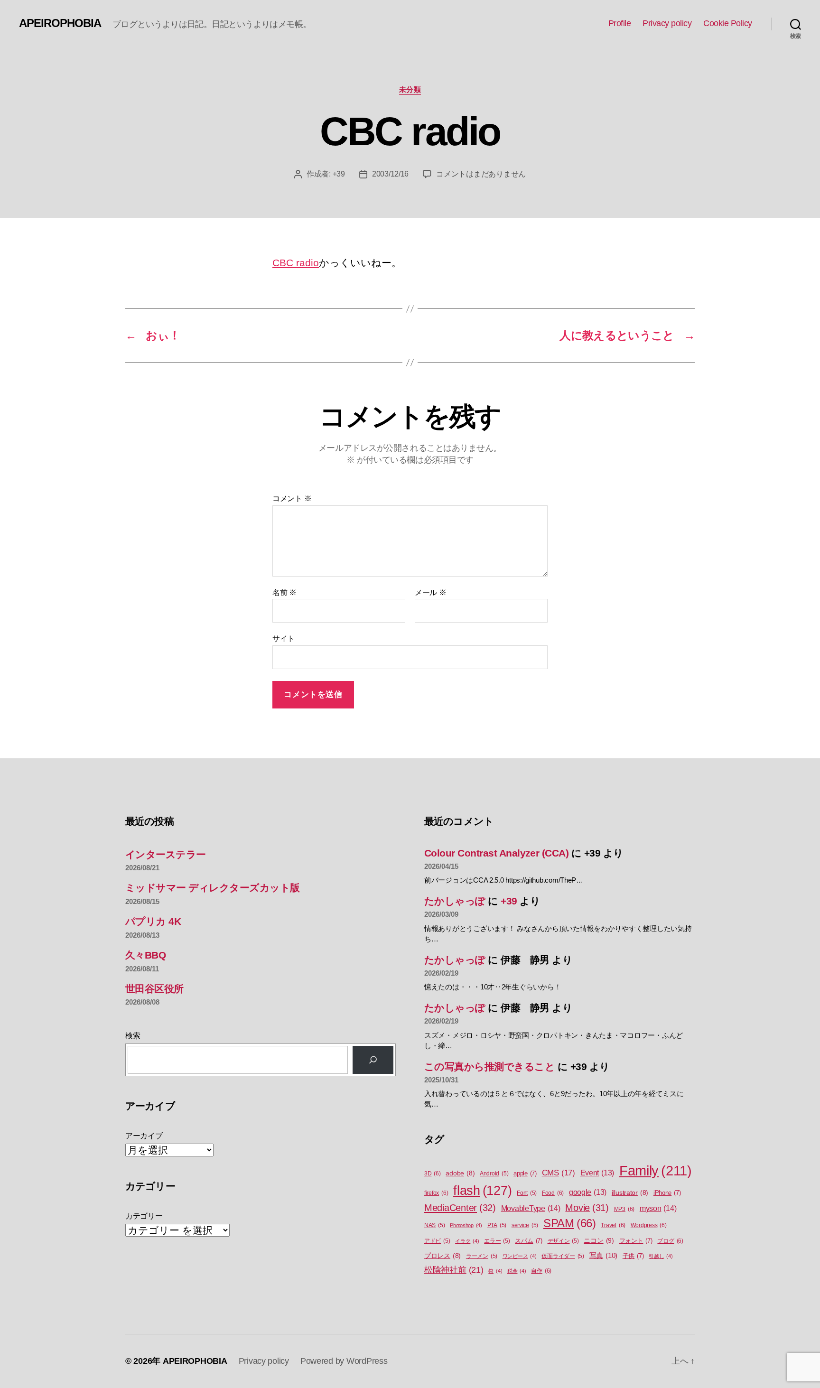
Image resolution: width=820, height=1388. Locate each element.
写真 (603, 1255)
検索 (132, 1036)
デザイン (563, 1241)
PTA (496, 1225)
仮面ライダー (562, 1256)
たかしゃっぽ (454, 900)
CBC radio (295, 262)
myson (658, 1208)
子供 (633, 1255)
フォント (635, 1240)
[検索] (373, 1059)
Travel (613, 1225)
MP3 (624, 1209)
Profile (619, 23)
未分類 (410, 89)
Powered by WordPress (344, 1361)
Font (527, 1193)
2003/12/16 (390, 174)
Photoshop (466, 1225)
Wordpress (649, 1225)
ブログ (670, 1241)
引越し (660, 1256)
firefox (436, 1193)
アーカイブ (144, 1136)
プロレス (442, 1255)
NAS (434, 1225)
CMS (558, 1172)
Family (655, 1170)
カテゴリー (144, 1216)
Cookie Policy (727, 23)
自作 (541, 1270)
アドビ (437, 1241)
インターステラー (165, 854)
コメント (291, 498)
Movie (587, 1207)
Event (597, 1173)
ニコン (599, 1240)
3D (432, 1173)
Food (553, 1193)
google (587, 1192)
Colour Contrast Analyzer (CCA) (496, 853)
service (525, 1225)
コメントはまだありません (481, 174)
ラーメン (481, 1256)
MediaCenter (460, 1207)
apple (525, 1173)
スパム (528, 1240)
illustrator (630, 1192)
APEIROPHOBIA (60, 23)
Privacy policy (667, 23)
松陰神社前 (454, 1270)
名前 (284, 592)
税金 (516, 1271)
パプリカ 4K (153, 921)
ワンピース (520, 1256)
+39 (339, 174)
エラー (497, 1241)
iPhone (667, 1192)
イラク (467, 1241)
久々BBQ (145, 955)
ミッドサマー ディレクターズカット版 (212, 887)
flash (482, 1190)
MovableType (530, 1208)
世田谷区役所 (154, 988)
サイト (283, 638)
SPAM (569, 1223)
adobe (460, 1173)
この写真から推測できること (489, 1066)
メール (431, 592)
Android (494, 1173)
